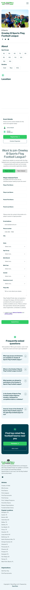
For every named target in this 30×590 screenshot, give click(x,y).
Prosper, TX (4, 551)
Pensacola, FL (5, 546)
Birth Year (6, 265)
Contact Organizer (15, 141)
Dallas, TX (4, 522)
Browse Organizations (7, 505)
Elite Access (4, 488)
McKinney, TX (5, 537)
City (4, 235)
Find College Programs (8, 500)
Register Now (15, 136)
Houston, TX (4, 532)
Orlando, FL (4, 544)
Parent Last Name (8, 206)
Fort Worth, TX (5, 527)
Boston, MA (4, 517)
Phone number (7, 228)
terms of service (17, 312)
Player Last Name (8, 192)
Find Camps (4, 498)
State (4, 243)
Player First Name (8, 185)
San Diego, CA (5, 556)
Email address (7, 221)
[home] (7, 3)
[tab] (9, 171)
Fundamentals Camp (7, 507)
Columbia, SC (5, 519)
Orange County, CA (6, 541)
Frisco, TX (4, 529)
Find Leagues (5, 493)
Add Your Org (5, 570)
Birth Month (6, 258)
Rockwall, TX (4, 554)
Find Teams (4, 490)
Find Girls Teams (6, 502)
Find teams (15, 443)
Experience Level (8, 280)
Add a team (15, 448)
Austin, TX (4, 514)
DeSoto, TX (4, 524)
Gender (5, 272)
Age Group (6, 250)
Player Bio (6, 287)
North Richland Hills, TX (8, 539)
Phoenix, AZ (4, 549)
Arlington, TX (5, 512)
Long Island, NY (5, 534)
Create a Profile (5, 485)
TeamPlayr (15, 586)
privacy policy (8, 313)
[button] (27, 3)
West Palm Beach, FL (7, 561)
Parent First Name (8, 199)
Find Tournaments (6, 495)
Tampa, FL (4, 559)
